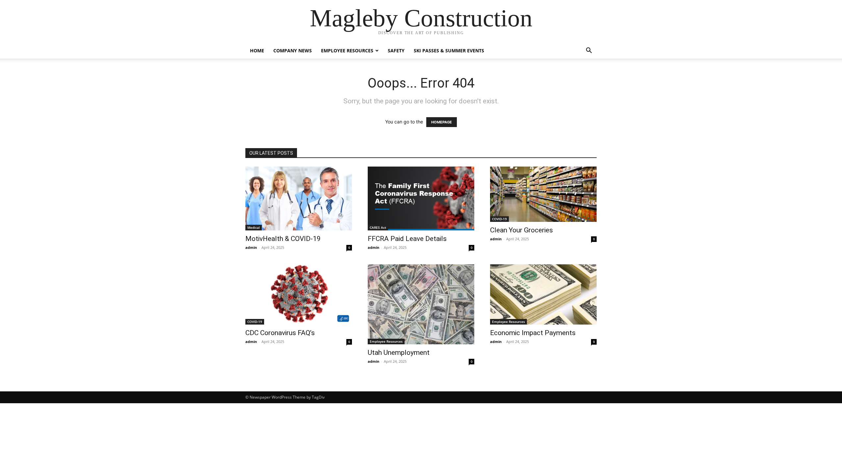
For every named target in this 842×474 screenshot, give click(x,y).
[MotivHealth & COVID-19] (298, 198)
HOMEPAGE (441, 122)
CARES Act (378, 227)
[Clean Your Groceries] (543, 194)
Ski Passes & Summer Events (449, 50)
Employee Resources (347, 50)
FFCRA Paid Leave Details (407, 239)
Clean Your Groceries (521, 230)
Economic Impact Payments (533, 333)
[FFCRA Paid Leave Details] (421, 198)
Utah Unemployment (399, 352)
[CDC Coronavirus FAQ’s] (298, 294)
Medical (253, 227)
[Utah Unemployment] (421, 304)
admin (251, 247)
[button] (589, 51)
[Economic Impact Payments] (543, 294)
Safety (396, 50)
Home (257, 50)
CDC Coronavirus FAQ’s (280, 333)
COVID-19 (499, 219)
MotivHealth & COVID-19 (283, 239)
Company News (292, 50)
